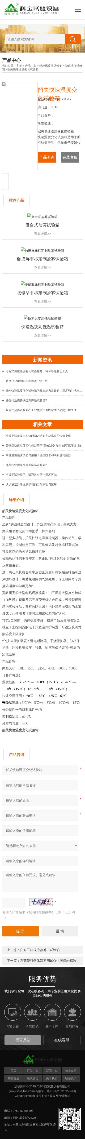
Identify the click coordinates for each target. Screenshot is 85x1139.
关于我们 (51, 1078)
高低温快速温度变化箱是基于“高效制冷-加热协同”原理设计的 (44, 445)
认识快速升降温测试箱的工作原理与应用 (31, 484)
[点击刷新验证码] (41, 902)
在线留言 (32, 1078)
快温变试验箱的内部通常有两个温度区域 (31, 474)
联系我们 (70, 1078)
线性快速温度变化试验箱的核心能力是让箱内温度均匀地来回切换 (44, 390)
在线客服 (70, 157)
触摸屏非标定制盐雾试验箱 (42, 259)
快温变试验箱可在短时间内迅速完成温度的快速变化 (38, 436)
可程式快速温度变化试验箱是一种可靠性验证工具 (37, 371)
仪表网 (54, 1096)
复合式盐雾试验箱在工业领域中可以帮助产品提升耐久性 (41, 410)
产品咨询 (47, 157)
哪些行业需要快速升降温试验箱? (26, 400)
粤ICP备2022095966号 (61, 1091)
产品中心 (30, 65)
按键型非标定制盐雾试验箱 (42, 293)
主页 (19, 65)
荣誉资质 (13, 1078)
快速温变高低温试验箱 (42, 326)
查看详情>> (42, 233)
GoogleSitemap (25, 1096)
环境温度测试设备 (50, 65)
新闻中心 (51, 1070)
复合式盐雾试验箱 (43, 225)
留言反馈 (22, 1040)
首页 (13, 1070)
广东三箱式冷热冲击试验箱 (40, 950)
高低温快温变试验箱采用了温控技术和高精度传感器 (38, 455)
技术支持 (70, 1070)
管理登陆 (64, 1096)
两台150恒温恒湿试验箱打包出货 (26, 381)
